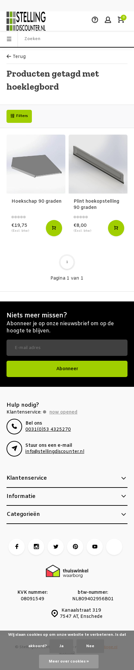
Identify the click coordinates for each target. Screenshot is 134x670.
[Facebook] (16, 547)
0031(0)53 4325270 (48, 430)
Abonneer (67, 369)
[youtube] (95, 547)
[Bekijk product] (54, 228)
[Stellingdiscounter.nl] (26, 21)
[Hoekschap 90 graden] (36, 164)
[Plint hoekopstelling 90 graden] (98, 164)
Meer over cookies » (69, 661)
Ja (61, 646)
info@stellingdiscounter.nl (54, 452)
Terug (19, 57)
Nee (90, 646)
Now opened (63, 412)
